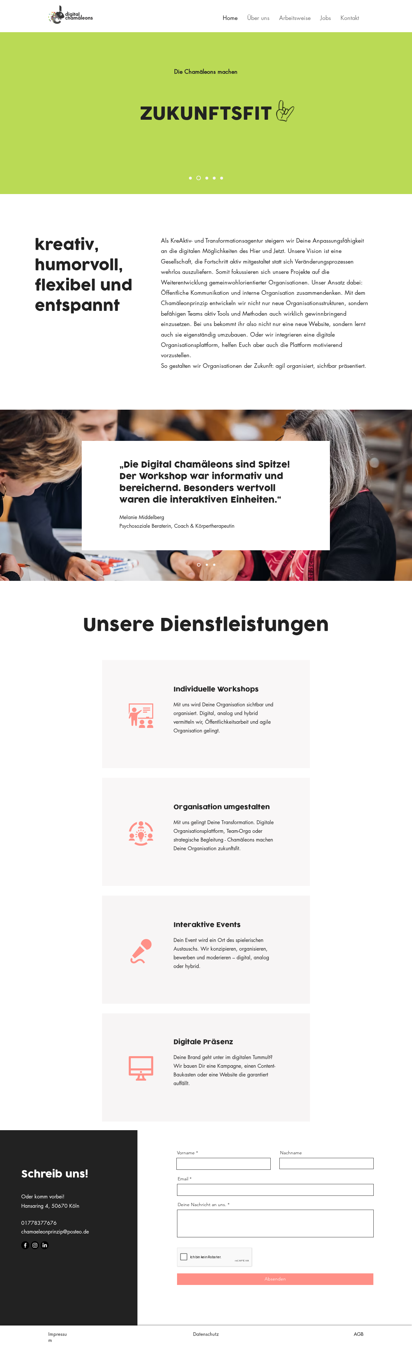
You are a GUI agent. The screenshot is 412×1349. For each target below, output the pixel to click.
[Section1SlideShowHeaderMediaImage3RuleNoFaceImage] (214, 565)
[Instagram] (35, 1245)
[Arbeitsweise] (190, 178)
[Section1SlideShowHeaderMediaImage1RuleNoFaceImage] (198, 565)
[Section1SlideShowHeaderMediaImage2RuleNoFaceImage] (206, 565)
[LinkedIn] (45, 1245)
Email (183, 1179)
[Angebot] (198, 178)
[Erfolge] (206, 178)
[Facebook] (25, 1245)
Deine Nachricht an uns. (202, 1204)
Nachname (291, 1152)
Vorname (186, 1152)
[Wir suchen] (221, 178)
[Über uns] (214, 178)
